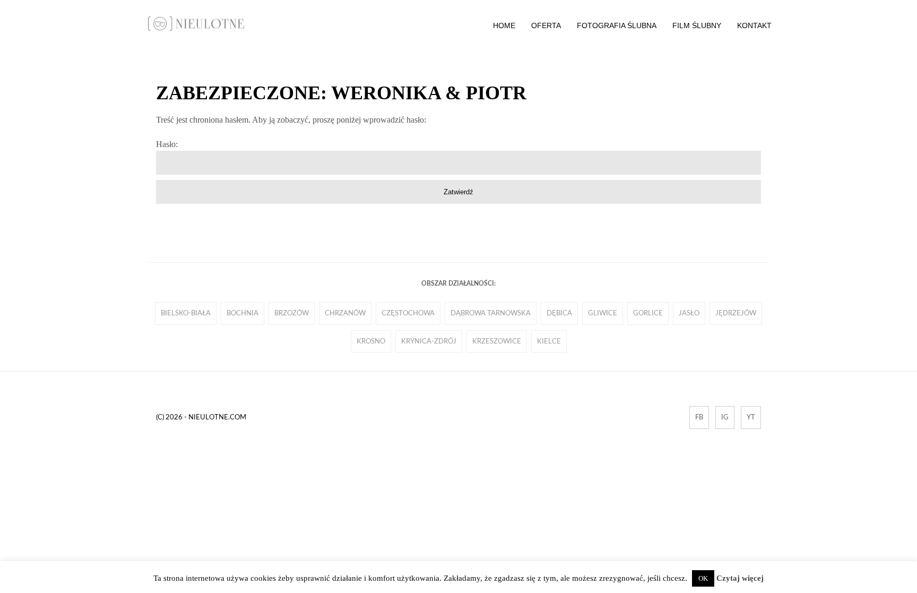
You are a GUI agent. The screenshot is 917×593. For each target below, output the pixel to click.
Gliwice (602, 313)
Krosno (371, 341)
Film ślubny (696, 25)
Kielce (549, 341)
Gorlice (648, 313)
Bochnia (242, 313)
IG (725, 417)
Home (504, 25)
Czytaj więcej (740, 578)
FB (699, 417)
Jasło (689, 313)
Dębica (559, 313)
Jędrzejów (735, 313)
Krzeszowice (496, 341)
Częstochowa (408, 313)
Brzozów (291, 313)
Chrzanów (345, 313)
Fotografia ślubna (616, 25)
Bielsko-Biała (186, 313)
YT (751, 417)
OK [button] (703, 578)
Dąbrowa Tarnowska (491, 313)
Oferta (546, 25)
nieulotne (196, 23)
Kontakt (754, 25)
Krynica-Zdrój (428, 341)
